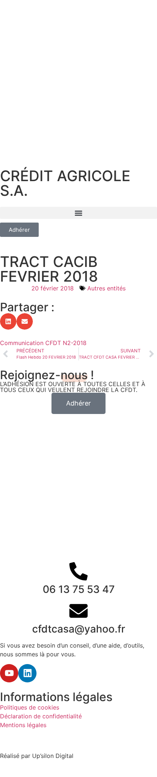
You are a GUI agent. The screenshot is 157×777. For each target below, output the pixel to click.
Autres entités (106, 288)
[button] (78, 213)
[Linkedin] (27, 673)
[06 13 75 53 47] (78, 571)
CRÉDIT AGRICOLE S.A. (65, 183)
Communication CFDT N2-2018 (43, 343)
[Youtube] (9, 673)
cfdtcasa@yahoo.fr (78, 629)
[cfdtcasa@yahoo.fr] (78, 611)
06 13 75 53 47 (79, 589)
